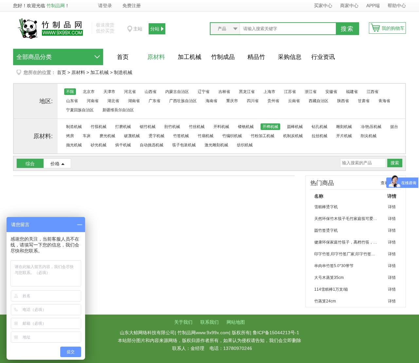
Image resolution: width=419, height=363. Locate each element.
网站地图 (236, 322)
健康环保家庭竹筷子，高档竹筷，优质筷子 (348, 242)
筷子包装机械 (184, 145)
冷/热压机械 (371, 126)
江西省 (372, 91)
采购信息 (289, 57)
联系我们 (209, 322)
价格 (55, 163)
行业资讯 (323, 57)
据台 (394, 126)
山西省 (150, 91)
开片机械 (344, 136)
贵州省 (273, 101)
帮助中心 (397, 5)
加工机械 (189, 57)
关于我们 (183, 322)
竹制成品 (223, 57)
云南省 (294, 101)
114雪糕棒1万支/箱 (331, 289)
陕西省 (343, 101)
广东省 (154, 101)
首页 (123, 57)
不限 (70, 91)
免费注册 (131, 5)
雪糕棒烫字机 (326, 207)
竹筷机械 (98, 126)
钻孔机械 (319, 126)
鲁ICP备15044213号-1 (276, 332)
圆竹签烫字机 (326, 230)
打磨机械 (123, 126)
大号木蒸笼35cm (329, 277)
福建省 (352, 91)
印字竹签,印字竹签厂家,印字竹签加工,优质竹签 (348, 254)
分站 (154, 28)
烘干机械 (123, 145)
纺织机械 (245, 145)
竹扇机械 (205, 136)
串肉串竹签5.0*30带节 (334, 265)
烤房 (70, 136)
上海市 (269, 91)
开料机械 (221, 126)
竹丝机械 (197, 126)
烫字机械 (156, 136)
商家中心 (349, 5)
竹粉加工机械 (262, 136)
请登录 (105, 5)
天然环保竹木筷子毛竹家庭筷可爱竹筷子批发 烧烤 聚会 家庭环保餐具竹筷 (348, 218)
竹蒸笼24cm (325, 301)
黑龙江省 (247, 91)
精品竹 (256, 57)
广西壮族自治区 (183, 101)
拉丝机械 (319, 136)
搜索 (347, 29)
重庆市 (232, 101)
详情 (392, 207)
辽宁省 (204, 91)
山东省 (72, 101)
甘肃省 (364, 101)
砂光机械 (98, 145)
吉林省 (224, 91)
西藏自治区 (318, 101)
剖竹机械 (172, 126)
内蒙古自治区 (177, 91)
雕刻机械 (344, 126)
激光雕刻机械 (216, 145)
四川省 (253, 101)
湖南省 (134, 101)
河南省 (93, 101)
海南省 (211, 101)
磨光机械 (107, 136)
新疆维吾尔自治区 (118, 110)
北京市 (89, 91)
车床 (87, 136)
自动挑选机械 (151, 145)
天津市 (109, 91)
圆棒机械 (295, 126)
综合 (30, 163)
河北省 (130, 91)
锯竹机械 (147, 126)
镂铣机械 (246, 126)
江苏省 (290, 91)
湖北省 (113, 101)
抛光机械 (74, 145)
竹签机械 (181, 136)
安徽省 (331, 91)
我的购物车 (393, 28)
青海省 (384, 101)
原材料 (156, 57)
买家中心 (323, 5)
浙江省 (311, 91)
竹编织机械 (232, 136)
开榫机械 (270, 126)
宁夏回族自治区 (80, 110)
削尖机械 (368, 136)
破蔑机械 (132, 136)
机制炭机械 (293, 136)
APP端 (373, 5)
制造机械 (123, 72)
